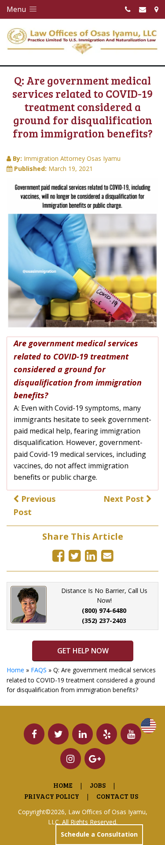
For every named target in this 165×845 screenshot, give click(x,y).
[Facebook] (58, 555)
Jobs (98, 785)
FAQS (39, 670)
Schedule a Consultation (99, 834)
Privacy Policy (51, 796)
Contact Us (117, 796)
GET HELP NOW (82, 651)
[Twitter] (74, 555)
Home (15, 670)
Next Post (124, 498)
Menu (17, 9)
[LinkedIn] (91, 555)
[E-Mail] (107, 555)
